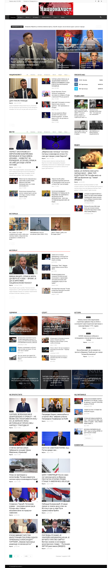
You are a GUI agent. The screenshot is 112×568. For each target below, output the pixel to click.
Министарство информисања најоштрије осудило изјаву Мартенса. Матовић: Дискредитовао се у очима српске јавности (27, 182)
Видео (62, 17)
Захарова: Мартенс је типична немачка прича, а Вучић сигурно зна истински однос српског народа (54, 26)
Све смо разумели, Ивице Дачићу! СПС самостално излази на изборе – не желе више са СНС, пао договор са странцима (60, 116)
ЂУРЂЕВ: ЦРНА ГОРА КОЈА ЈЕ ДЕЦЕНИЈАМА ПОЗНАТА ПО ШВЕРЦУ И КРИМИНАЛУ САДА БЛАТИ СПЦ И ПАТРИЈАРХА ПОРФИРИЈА (60, 82)
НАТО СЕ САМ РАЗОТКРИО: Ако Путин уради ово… (55, 449)
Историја (35, 17)
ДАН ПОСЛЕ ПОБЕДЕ (18, 101)
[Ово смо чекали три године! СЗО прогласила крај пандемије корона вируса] (12, 357)
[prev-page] (10, 125)
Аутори (20, 17)
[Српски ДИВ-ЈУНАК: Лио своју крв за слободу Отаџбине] (81, 125)
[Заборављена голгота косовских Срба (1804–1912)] (39, 224)
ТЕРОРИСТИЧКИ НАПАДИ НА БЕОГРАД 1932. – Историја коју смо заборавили (95, 112)
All (27, 74)
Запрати (100, 84)
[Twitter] (101, 1)
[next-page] (13, 125)
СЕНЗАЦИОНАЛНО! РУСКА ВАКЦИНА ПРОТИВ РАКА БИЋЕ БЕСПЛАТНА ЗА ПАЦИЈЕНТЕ (22, 329)
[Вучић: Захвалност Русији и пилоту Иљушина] (67, 60)
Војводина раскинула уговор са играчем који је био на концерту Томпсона (58, 357)
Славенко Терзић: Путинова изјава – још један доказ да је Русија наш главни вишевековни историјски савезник (22, 508)
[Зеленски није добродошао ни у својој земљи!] (87, 379)
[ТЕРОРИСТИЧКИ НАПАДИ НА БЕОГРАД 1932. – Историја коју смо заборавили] (96, 104)
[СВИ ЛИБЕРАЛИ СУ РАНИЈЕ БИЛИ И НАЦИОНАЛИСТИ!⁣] (96, 125)
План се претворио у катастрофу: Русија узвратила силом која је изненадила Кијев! (23, 477)
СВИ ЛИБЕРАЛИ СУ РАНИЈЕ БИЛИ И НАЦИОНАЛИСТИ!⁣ (94, 132)
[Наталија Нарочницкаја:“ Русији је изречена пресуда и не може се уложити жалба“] (46, 291)
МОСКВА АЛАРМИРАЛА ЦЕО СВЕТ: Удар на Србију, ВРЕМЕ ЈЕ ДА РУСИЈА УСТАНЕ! (93, 431)
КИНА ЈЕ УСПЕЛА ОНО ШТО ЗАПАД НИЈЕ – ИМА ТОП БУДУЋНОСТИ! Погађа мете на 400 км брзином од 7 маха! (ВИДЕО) (87, 175)
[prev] (97, 27)
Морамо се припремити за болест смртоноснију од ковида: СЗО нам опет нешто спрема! (27, 349)
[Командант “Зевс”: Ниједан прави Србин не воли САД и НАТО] (46, 268)
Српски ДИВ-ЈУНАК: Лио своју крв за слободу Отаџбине (80, 132)
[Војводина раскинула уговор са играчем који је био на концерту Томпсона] (45, 358)
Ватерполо (47, 74)
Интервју (12, 273)
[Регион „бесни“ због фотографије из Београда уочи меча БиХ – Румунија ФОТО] (45, 350)
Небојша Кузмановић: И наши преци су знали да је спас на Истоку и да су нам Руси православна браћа (55, 507)
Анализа (33, 74)
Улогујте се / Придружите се (30, 1)
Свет (43, 445)
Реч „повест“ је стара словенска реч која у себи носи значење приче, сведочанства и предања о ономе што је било (18, 236)
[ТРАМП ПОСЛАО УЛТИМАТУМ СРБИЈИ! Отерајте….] (78, 412)
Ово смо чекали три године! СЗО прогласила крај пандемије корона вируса (27, 357)
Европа (11, 472)
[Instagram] (98, 1)
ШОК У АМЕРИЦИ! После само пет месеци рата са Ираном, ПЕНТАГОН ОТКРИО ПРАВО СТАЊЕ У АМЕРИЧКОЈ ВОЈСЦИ (55, 478)
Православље (46, 17)
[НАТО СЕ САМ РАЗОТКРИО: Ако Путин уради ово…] (56, 439)
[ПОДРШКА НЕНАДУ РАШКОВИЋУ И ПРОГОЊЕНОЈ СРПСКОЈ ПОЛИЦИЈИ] (24, 379)
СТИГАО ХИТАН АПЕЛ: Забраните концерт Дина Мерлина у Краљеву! (20, 450)
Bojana (11, 103)
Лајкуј (101, 80)
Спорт (55, 17)
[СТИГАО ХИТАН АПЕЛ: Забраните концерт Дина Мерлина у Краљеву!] (23, 439)
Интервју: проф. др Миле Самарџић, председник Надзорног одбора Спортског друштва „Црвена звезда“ (56, 329)
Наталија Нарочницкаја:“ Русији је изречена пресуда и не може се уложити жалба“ (61, 290)
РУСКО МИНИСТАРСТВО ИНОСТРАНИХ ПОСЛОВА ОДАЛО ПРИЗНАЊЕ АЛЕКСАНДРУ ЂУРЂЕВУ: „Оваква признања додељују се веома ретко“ (23, 539)
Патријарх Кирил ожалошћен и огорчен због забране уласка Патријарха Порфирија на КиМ (55, 416)
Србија (13, 56)
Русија (60, 41)
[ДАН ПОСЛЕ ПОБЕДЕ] (23, 88)
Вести (27, 17)
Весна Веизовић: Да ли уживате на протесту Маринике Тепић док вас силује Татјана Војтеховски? (88, 352)
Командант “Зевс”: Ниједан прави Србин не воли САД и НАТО (60, 267)
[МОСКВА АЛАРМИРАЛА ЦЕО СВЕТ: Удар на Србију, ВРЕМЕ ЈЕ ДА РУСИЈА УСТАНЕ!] (78, 431)
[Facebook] (95, 1)
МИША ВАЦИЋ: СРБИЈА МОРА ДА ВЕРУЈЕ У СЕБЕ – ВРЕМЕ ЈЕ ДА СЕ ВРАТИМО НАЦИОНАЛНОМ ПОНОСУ (22, 279)
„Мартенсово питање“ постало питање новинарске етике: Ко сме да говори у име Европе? (55, 154)
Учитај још (88, 438)
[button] (101, 17)
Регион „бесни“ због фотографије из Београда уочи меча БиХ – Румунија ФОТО (59, 349)
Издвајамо (77, 107)
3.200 (26, 556)
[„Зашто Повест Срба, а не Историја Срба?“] (60, 224)
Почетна (12, 17)
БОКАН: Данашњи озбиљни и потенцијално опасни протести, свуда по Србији (88, 338)
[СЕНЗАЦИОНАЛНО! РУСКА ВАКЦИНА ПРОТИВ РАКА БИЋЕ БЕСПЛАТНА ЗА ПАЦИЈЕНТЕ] (23, 325)
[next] (100, 27)
